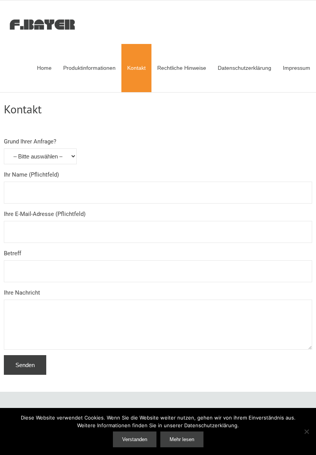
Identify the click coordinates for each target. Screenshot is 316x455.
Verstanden (134, 439)
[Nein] (306, 431)
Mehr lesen (182, 439)
